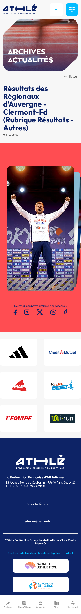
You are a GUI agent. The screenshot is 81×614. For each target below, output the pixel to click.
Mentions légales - (50, 553)
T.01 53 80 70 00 (17, 486)
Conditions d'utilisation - (22, 553)
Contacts (68, 553)
